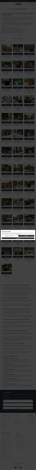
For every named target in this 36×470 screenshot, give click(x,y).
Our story (16, 417)
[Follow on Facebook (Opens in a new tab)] (16, 448)
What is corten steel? (5, 459)
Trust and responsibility (6, 447)
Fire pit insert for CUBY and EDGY (29, 243)
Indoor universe (31, 420)
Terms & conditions (23, 410)
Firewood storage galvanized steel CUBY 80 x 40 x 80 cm (18, 141)
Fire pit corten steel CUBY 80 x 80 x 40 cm (29, 226)
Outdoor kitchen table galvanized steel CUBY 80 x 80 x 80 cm (29, 73)
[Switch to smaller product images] (3, 41)
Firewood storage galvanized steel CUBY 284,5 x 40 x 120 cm (7, 159)
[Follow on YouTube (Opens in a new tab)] (24, 448)
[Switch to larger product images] (1, 41)
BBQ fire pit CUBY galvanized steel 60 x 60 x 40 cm (18, 210)
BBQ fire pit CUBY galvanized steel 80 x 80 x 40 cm (18, 226)
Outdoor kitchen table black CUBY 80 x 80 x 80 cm (6, 90)
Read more (6, 53)
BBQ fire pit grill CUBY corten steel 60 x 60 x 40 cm (6, 210)
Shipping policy (4, 423)
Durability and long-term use (6, 443)
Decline (18, 238)
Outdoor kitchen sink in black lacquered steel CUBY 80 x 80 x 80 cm (18, 108)
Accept (26, 235)
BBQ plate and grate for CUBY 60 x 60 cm (18, 259)
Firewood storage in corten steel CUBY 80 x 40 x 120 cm (18, 125)
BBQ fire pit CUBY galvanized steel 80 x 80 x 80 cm (18, 56)
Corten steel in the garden (6, 449)
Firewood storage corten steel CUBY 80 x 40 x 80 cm (6, 125)
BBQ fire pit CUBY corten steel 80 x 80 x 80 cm (6, 56)
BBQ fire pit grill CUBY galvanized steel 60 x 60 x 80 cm (18, 193)
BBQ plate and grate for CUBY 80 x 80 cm (6, 259)
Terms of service (4, 421)
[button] (30, 3)
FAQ (2, 426)
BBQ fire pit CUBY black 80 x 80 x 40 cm (6, 275)
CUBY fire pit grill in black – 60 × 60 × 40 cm (29, 210)
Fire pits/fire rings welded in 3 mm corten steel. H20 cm (29, 259)
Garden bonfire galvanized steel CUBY (18, 90)
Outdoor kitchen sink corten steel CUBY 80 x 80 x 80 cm (29, 90)
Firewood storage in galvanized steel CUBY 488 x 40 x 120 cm (18, 159)
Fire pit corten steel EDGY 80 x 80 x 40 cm (7, 243)
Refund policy (4, 424)
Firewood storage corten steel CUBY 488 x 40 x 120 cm (6, 141)
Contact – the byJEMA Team (6, 417)
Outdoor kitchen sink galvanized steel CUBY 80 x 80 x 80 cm (7, 108)
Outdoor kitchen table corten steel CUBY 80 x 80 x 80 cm (18, 73)
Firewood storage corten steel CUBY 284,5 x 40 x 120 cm (29, 125)
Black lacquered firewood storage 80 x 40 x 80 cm (29, 158)
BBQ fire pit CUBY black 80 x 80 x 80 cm (29, 56)
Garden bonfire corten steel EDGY (29, 107)
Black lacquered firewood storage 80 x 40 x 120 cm (6, 176)
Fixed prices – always (18, 418)
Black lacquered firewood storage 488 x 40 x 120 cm (29, 176)
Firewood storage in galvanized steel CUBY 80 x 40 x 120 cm (29, 141)
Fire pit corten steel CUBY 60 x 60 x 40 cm (18, 243)
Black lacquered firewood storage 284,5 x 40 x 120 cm (18, 176)
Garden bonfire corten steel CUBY (7, 72)
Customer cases (31, 423)
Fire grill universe (31, 418)
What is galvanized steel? (6, 460)
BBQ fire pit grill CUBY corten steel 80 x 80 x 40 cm (6, 226)
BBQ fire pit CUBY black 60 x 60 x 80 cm (29, 192)
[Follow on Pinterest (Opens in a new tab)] (21, 448)
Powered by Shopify (21, 463)
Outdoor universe (31, 417)
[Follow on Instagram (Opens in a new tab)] (19, 448)
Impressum (17, 420)
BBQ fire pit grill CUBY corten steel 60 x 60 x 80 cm (6, 192)
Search (3, 429)
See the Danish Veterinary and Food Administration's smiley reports (20, 423)
